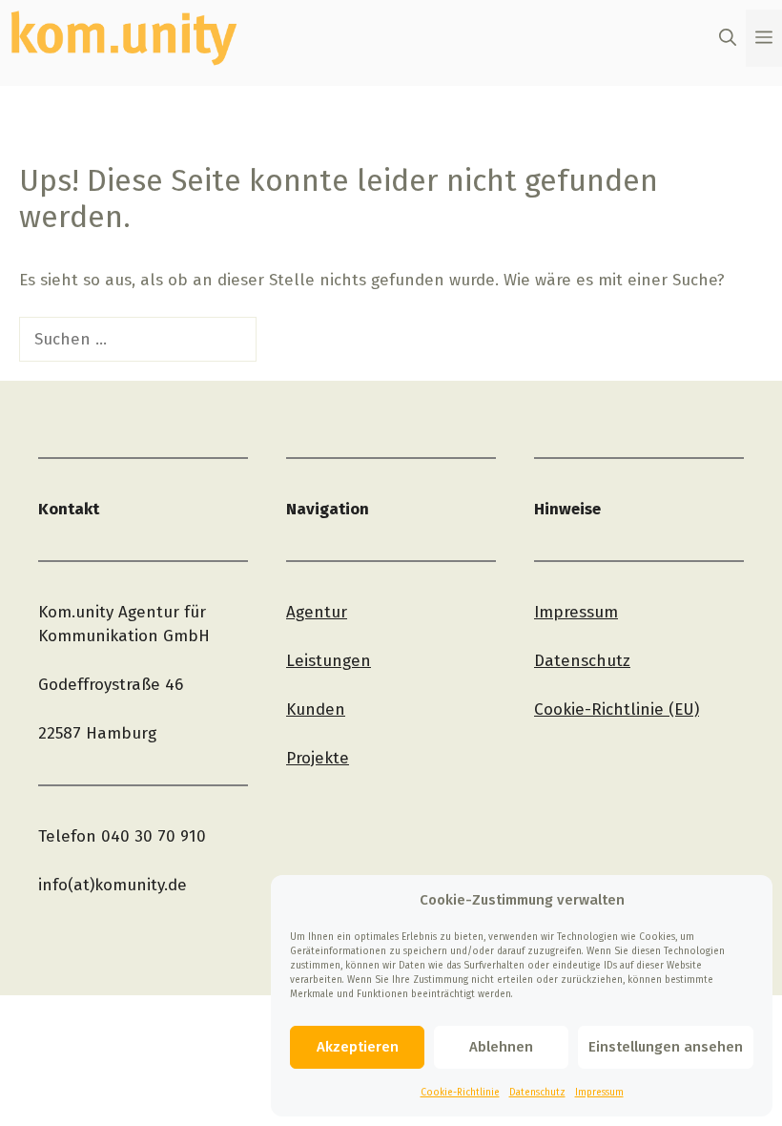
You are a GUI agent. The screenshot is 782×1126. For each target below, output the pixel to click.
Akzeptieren (358, 1046)
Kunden (315, 709)
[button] (728, 38)
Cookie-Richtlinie (460, 1092)
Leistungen (328, 661)
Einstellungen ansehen (665, 1046)
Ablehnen (501, 1046)
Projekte (317, 758)
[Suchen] (289, 340)
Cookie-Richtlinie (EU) (616, 709)
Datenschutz (537, 1092)
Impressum (599, 1092)
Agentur (316, 612)
